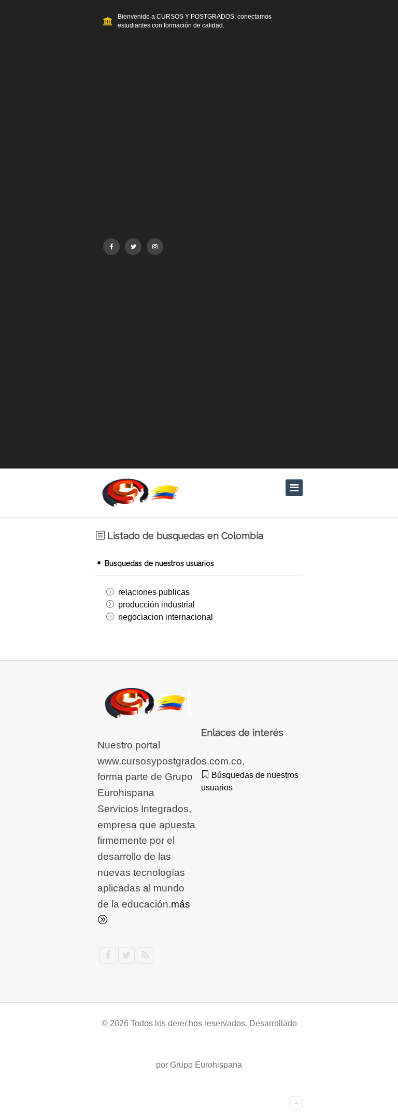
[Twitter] (133, 246)
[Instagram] (155, 246)
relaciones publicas (154, 592)
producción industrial (156, 604)
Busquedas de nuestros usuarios (158, 563)
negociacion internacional (165, 617)
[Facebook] (111, 246)
